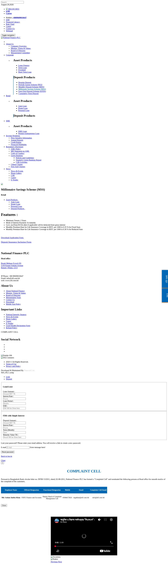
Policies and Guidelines (25, 158)
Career (9, 13)
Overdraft (22, 70)
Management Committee (20, 53)
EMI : (5, 406)
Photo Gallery (16, 173)
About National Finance (15, 291)
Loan (8, 377)
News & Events (17, 171)
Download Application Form (12, 238)
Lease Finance (23, 65)
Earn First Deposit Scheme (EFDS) (32, 91)
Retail (8, 96)
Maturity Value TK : (11, 435)
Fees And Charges (18, 167)
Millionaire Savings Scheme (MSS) (32, 89)
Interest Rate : (8, 396)
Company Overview (19, 46)
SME (8, 121)
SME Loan (22, 131)
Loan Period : (8, 401)
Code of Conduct (17, 153)
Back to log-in (6, 456)
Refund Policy (11, 328)
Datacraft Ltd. (29, 370)
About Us (10, 44)
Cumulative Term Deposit (28, 93)
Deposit (9, 379)
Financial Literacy (13, 22)
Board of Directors (18, 51)
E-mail (3, 447)
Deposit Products (18, 209)
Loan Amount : (9, 391)
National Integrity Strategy (16, 315)
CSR (13, 175)
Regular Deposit (24, 82)
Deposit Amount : (10, 420)
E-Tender (14, 180)
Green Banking (17, 156)
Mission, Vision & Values (21, 48)
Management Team (13, 297)
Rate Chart (10, 24)
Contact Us (10, 29)
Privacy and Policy (13, 366)
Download (10, 302)
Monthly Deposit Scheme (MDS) (31, 87)
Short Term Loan (24, 72)
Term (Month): (8, 430)
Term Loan (22, 68)
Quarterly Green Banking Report (28, 160)
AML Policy (16, 149)
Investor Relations (13, 136)
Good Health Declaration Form (18, 326)
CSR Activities (21, 162)
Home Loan (23, 108)
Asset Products (12, 200)
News (8, 169)
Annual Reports (17, 140)
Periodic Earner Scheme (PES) (30, 85)
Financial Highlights (19, 145)
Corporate (10, 55)
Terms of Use (11, 364)
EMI (8, 11)
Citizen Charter (17, 164)
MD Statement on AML (20, 151)
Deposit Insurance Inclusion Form (16, 242)
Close (3, 460)
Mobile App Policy (13, 304)
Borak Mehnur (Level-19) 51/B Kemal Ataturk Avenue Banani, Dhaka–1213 (12, 265)
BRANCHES (13, 9)
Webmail (9, 31)
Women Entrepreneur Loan (28, 133)
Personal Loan (23, 110)
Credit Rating (16, 142)
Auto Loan (22, 106)
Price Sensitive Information (21, 138)
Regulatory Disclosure (14, 147)
